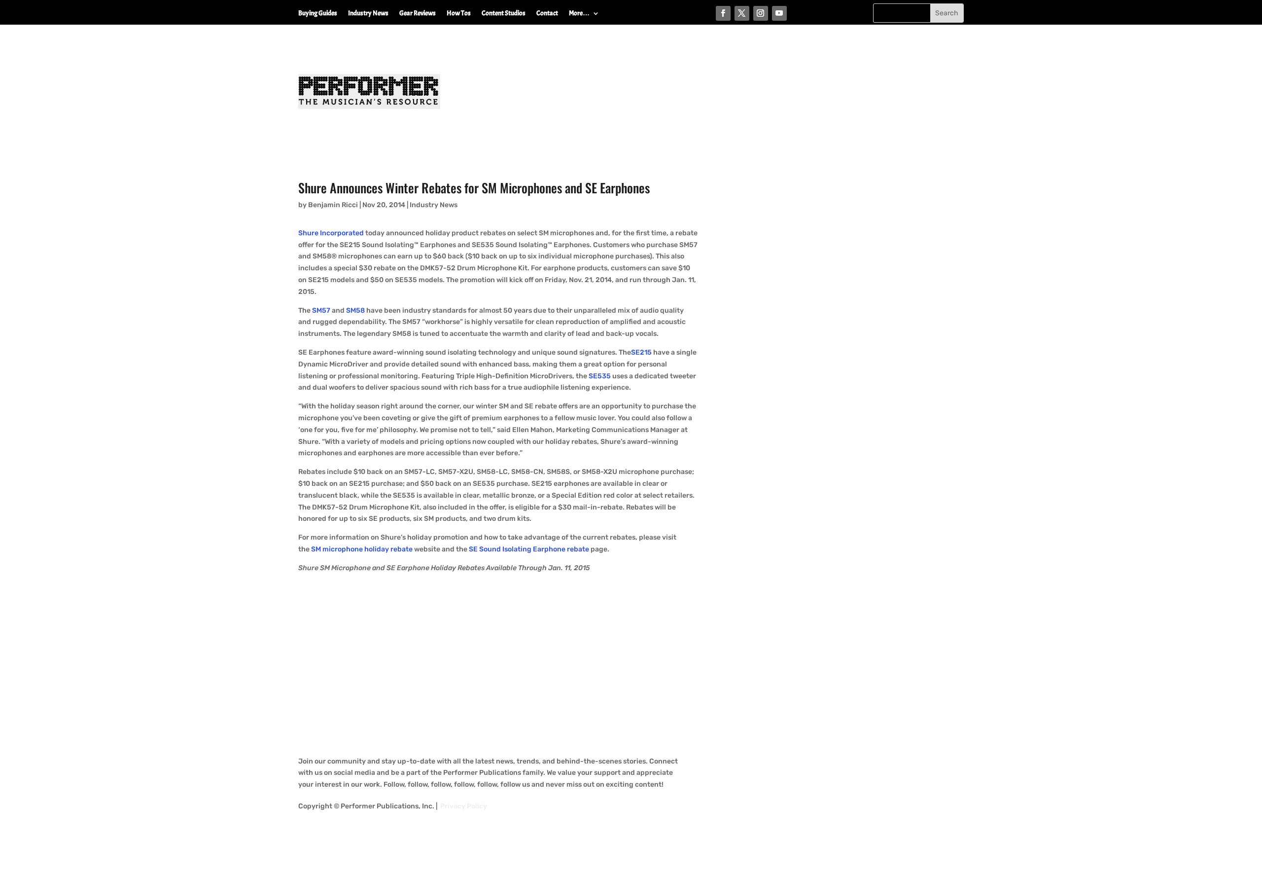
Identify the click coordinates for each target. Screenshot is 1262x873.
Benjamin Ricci (333, 205)
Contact (547, 13)
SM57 (321, 310)
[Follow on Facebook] (723, 13)
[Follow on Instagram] (760, 13)
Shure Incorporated (331, 233)
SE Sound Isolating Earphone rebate (529, 549)
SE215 (641, 352)
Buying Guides (317, 13)
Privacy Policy (463, 806)
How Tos (459, 13)
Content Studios (504, 13)
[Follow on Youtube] (779, 13)
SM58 (355, 310)
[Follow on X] (742, 13)
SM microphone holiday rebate (362, 549)
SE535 (599, 376)
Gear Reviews (417, 13)
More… (579, 13)
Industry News (368, 13)
